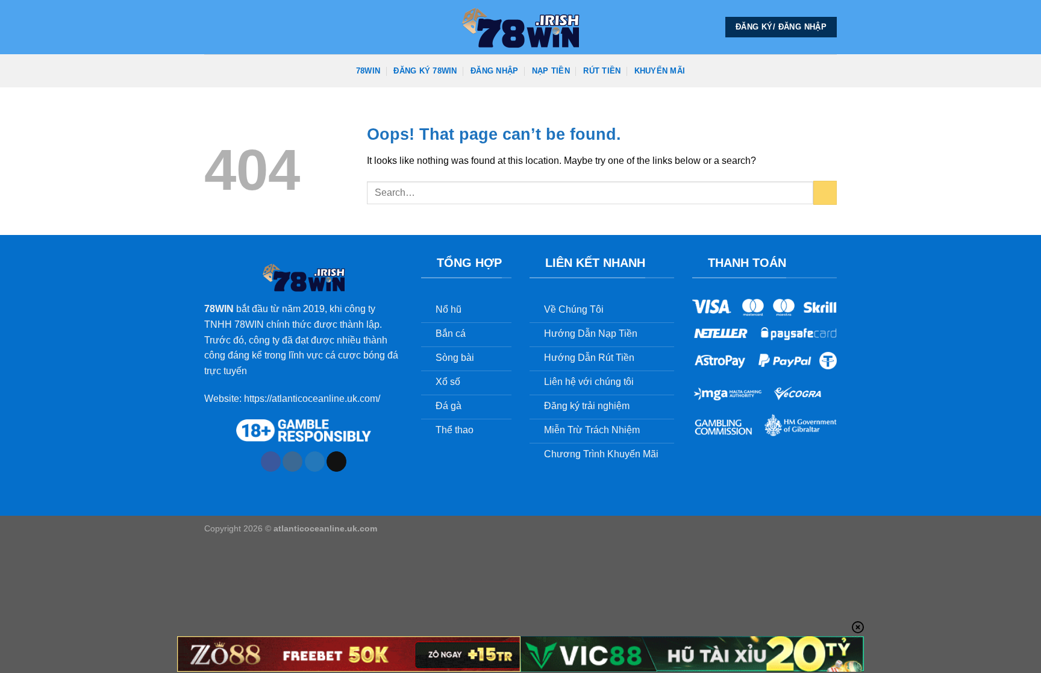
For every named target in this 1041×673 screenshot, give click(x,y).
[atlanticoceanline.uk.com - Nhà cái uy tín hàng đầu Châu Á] (520, 27)
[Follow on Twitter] (315, 461)
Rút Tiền (602, 70)
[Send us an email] (336, 461)
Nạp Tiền (551, 70)
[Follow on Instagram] (292, 461)
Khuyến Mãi (660, 70)
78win (368, 70)
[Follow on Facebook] (271, 461)
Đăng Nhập (494, 70)
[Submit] (825, 192)
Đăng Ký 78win (425, 70)
